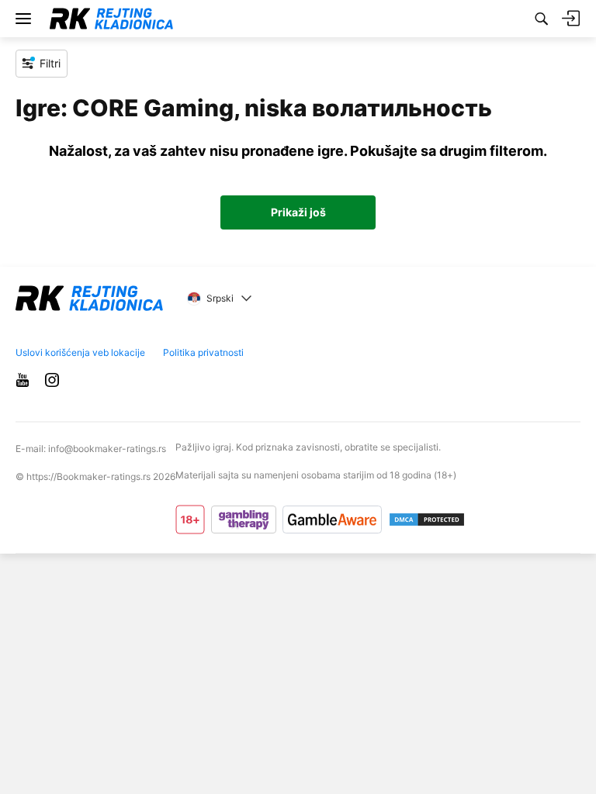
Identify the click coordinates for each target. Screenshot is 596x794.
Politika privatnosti (203, 352)
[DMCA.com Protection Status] (427, 519)
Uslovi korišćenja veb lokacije (80, 352)
